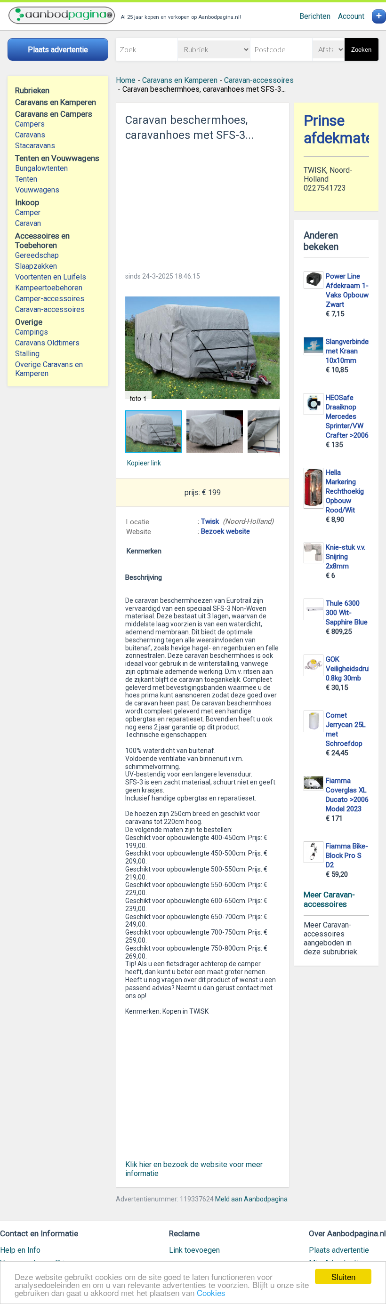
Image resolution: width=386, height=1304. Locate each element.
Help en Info (20, 1250)
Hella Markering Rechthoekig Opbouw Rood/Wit (345, 491)
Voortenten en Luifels (50, 276)
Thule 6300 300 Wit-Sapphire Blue (347, 612)
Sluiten (343, 1276)
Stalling (27, 353)
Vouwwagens (37, 189)
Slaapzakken (36, 266)
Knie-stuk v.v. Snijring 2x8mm (345, 556)
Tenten (26, 179)
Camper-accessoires (49, 298)
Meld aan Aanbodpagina (251, 1199)
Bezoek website (225, 531)
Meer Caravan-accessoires (329, 899)
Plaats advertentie (339, 1250)
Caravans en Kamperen (179, 80)
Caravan (28, 223)
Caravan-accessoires (50, 309)
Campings (31, 332)
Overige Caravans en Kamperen (49, 369)
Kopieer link (144, 463)
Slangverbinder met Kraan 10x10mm (348, 351)
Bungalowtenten (41, 168)
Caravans (30, 134)
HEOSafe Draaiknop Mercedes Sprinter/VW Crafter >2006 (347, 416)
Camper (27, 212)
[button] (202, 348)
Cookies (211, 1292)
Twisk (210, 521)
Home (126, 80)
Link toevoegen (194, 1250)
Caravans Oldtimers (47, 342)
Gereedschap (37, 255)
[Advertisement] (202, 204)
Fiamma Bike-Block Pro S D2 (347, 855)
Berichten (314, 16)
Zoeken (361, 49)
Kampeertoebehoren (48, 287)
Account (351, 16)
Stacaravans (35, 145)
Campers (30, 124)
